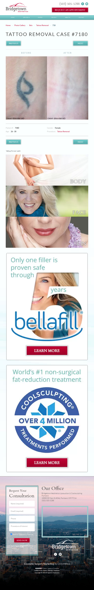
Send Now (22, 540)
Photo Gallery (19, 25)
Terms (22, 547)
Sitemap (50, 570)
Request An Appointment (70, 10)
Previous (13, 43)
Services (25, 17)
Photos (40, 17)
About (67, 17)
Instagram (86, 3)
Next (80, 43)
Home (12, 17)
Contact (81, 17)
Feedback (56, 570)
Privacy (29, 546)
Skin (30, 25)
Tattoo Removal (42, 25)
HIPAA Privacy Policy (40, 570)
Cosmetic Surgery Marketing (39, 564)
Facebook (82, 3)
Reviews (53, 17)
